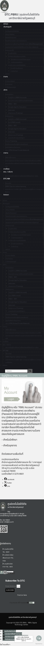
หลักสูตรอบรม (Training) (15, 113)
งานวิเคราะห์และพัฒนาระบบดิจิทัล (16, 56)
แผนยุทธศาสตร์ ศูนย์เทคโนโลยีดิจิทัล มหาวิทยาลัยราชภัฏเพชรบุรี (21, 47)
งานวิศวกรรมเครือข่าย (16, 62)
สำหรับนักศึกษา (9, 94)
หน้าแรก (5, 24)
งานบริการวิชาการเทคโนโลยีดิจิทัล (16, 65)
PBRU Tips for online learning (15, 186)
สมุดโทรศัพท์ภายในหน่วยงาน (12, 147)
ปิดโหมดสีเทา (5, 644)
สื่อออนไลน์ (8, 183)
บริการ (5, 90)
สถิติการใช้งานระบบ (10, 157)
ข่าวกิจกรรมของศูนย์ (10, 87)
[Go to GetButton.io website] (38, 644)
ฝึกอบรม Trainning (11, 141)
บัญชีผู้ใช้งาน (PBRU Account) (17, 97)
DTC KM (6, 179)
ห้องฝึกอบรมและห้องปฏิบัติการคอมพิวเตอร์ (16, 144)
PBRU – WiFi (12, 104)
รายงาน (5, 153)
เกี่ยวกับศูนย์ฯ (7, 27)
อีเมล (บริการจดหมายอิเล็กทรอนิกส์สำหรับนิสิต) (20, 101)
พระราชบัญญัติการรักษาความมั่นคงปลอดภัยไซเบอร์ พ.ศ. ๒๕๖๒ (21, 176)
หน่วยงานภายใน (9, 50)
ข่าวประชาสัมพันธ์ (10, 81)
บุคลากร (7, 249)
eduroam (11, 110)
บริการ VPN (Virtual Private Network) (17, 150)
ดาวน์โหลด (6, 169)
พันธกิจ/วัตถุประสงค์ (10, 37)
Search (2, 371)
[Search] (30, 371)
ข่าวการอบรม (8, 84)
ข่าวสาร (5, 77)
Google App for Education (17, 107)
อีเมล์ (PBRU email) (14, 122)
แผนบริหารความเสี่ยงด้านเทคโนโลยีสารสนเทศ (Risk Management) (24, 44)
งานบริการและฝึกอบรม (17, 68)
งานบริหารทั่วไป (12, 53)
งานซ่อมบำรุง (14, 71)
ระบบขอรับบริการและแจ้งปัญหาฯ (16, 138)
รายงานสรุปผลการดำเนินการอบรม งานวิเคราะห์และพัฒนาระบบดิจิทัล (23, 161)
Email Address (10, 586)
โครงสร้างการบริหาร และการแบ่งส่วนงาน (16, 41)
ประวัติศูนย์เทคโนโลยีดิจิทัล (12, 31)
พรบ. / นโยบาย (8, 172)
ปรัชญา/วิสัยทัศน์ (9, 34)
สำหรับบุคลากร (9, 116)
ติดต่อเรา (6, 195)
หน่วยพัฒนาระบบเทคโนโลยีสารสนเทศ (20, 59)
